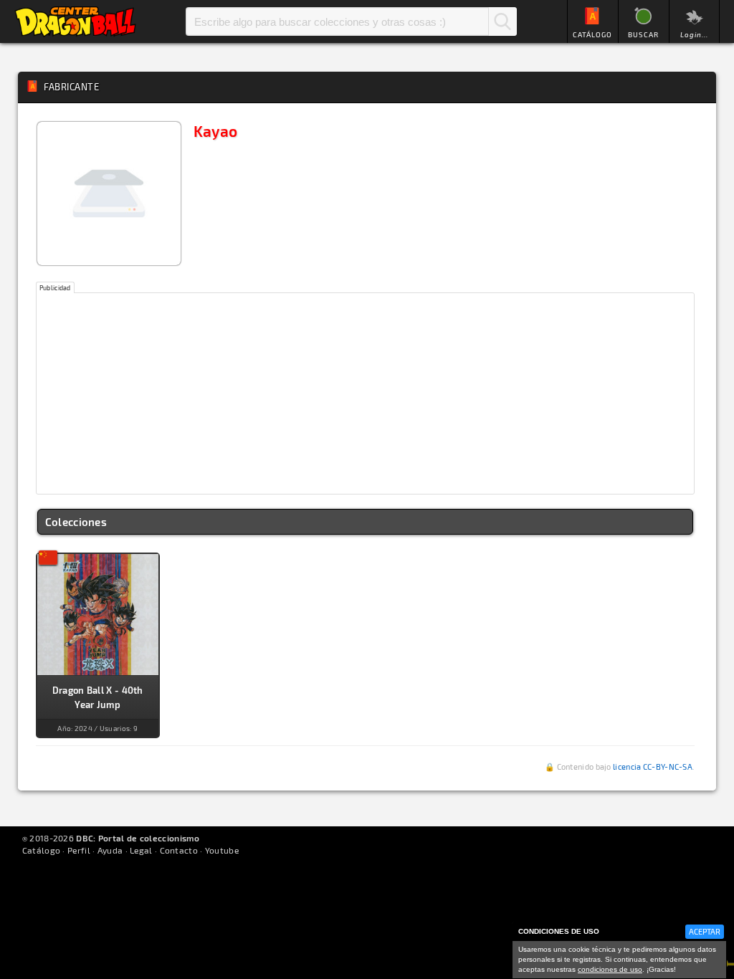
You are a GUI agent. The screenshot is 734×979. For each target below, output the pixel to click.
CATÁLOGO (592, 34)
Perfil (78, 850)
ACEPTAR (704, 931)
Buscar (502, 21)
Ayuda (110, 850)
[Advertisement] (366, 393)
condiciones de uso (610, 969)
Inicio (75, 21)
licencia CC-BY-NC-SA (652, 766)
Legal (141, 850)
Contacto (179, 850)
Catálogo (41, 850)
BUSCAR (643, 34)
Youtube (222, 850)
